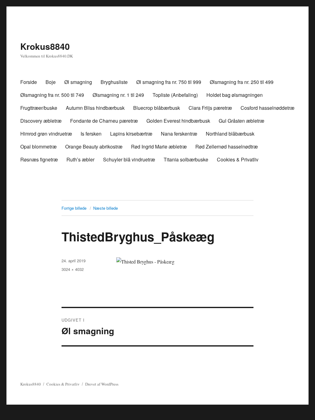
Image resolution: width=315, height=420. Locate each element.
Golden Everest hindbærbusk (178, 120)
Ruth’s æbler (80, 159)
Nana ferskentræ (179, 133)
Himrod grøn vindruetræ (46, 133)
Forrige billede (74, 208)
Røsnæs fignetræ (39, 159)
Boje (51, 81)
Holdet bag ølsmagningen (234, 94)
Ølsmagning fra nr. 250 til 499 (241, 81)
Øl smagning (78, 81)
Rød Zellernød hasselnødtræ (226, 146)
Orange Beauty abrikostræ (93, 146)
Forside (28, 81)
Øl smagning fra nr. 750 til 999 (168, 81)
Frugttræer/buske (38, 107)
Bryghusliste (114, 81)
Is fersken (91, 133)
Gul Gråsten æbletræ (241, 120)
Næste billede (105, 208)
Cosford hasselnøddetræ (267, 107)
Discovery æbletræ (41, 120)
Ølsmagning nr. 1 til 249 (118, 94)
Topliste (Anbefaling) (175, 94)
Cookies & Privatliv (237, 159)
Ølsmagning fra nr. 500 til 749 (52, 94)
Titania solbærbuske (186, 159)
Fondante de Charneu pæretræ (104, 120)
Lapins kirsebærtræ (131, 133)
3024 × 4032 (73, 269)
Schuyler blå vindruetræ (129, 159)
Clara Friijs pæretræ (210, 107)
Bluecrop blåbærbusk (156, 107)
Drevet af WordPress (101, 384)
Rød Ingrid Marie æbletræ (159, 146)
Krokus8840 (45, 46)
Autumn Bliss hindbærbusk (95, 107)
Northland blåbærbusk (230, 133)
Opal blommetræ (38, 146)
